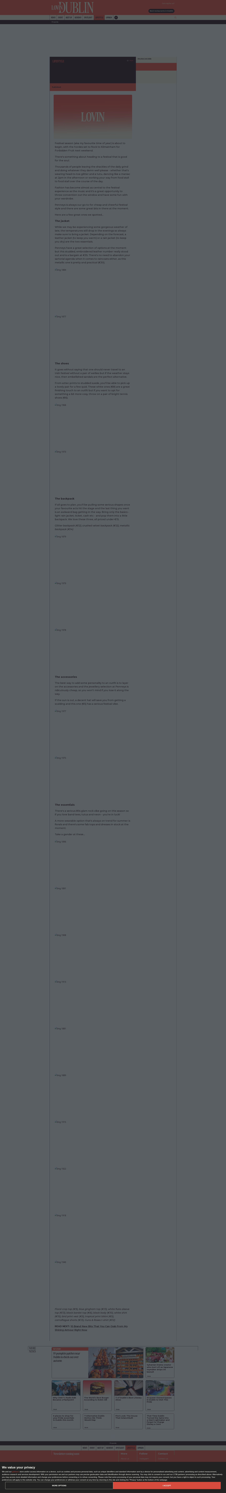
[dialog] (113, 1477)
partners (15, 1472)
